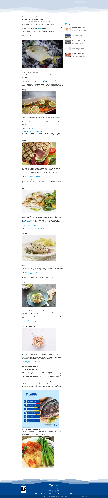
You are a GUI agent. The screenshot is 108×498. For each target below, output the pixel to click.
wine (24, 265)
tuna (45, 76)
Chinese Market (45, 21)
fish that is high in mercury (40, 85)
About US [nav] (38, 2)
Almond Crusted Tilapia (28, 128)
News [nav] (55, 2)
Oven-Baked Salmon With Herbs (30, 127)
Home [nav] (33, 2)
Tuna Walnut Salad (27, 362)
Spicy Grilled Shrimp (28, 179)
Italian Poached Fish (28, 273)
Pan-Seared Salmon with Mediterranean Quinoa (33, 225)
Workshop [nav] (50, 2)
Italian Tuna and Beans (28, 364)
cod (54, 385)
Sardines (23, 357)
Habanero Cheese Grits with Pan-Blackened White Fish (34, 228)
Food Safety (40, 21)
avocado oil (25, 373)
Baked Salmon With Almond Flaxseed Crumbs (33, 131)
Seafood (31, 21)
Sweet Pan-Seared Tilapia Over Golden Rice (32, 227)
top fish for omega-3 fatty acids (44, 80)
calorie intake (26, 221)
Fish (49, 21)
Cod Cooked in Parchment (29, 129)
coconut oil (54, 373)
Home (24, 16)
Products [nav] (44, 2)
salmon (47, 74)
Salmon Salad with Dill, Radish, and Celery (32, 361)
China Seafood (35, 21)
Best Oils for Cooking (26, 379)
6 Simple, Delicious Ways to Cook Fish (35, 16)
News (27, 16)
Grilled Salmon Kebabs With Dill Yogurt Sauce (33, 177)
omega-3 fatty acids (42, 27)
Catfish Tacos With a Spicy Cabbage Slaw (32, 176)
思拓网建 (65, 496)
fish (27, 74)
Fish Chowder (26, 320)
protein (35, 27)
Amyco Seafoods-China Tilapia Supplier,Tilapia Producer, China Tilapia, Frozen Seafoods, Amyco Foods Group (24, 2)
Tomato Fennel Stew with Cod (30, 321)
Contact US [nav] (60, 2)
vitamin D (39, 28)
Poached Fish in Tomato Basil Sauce (31, 272)
